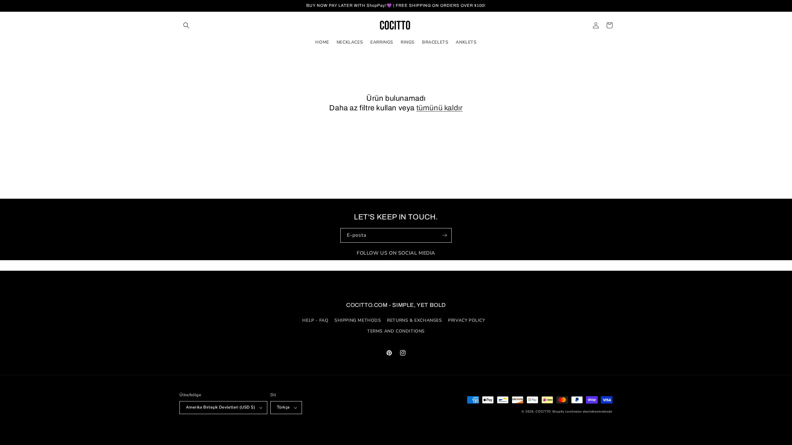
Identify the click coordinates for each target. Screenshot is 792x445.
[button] (186, 25)
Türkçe (283, 407)
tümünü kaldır (439, 108)
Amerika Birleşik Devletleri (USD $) (220, 407)
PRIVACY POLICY (466, 320)
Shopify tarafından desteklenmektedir (582, 411)
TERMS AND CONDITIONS (396, 331)
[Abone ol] (444, 235)
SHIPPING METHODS (357, 320)
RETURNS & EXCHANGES (414, 320)
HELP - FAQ (315, 320)
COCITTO (543, 411)
